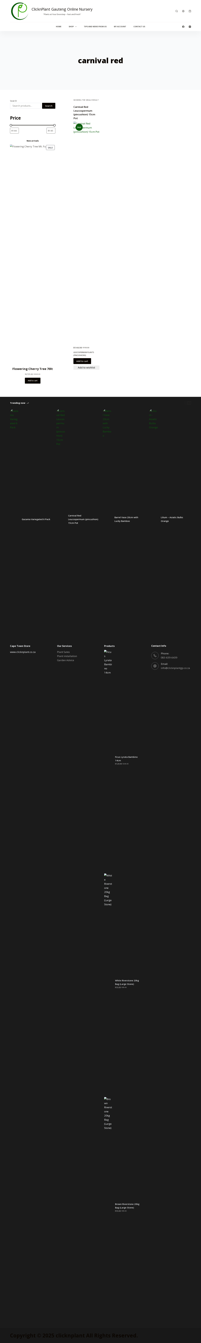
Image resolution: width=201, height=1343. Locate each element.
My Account (120, 26)
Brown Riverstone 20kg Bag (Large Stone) (127, 1206)
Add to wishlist (86, 367)
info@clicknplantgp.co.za (175, 668)
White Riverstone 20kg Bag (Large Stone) (127, 982)
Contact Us (139, 26)
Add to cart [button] (82, 361)
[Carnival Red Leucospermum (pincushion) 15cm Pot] (86, 231)
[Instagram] (190, 27)
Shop (71, 26)
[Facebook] (183, 27)
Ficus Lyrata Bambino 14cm (126, 758)
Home (58, 26)
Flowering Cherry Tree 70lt (32, 369)
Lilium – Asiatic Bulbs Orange (172, 519)
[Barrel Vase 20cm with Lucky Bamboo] (107, 519)
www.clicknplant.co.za (23, 652)
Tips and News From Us (95, 26)
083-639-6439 (169, 657)
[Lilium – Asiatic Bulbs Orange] (153, 519)
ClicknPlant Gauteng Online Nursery (62, 9)
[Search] (177, 11)
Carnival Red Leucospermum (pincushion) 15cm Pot (83, 519)
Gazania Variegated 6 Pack (36, 519)
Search (13, 100)
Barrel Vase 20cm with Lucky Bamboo (126, 519)
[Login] (183, 11)
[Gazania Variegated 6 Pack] (14, 519)
